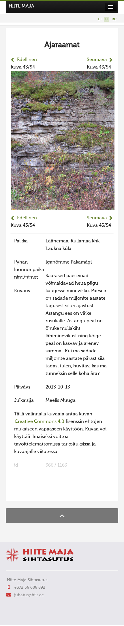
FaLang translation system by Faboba (30, 492)
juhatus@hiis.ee (29, 595)
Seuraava (97, 60)
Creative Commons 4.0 (39, 421)
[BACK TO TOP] (62, 516)
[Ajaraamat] (62, 206)
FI (106, 19)
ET (100, 19)
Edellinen (27, 60)
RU (114, 19)
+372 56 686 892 (29, 588)
